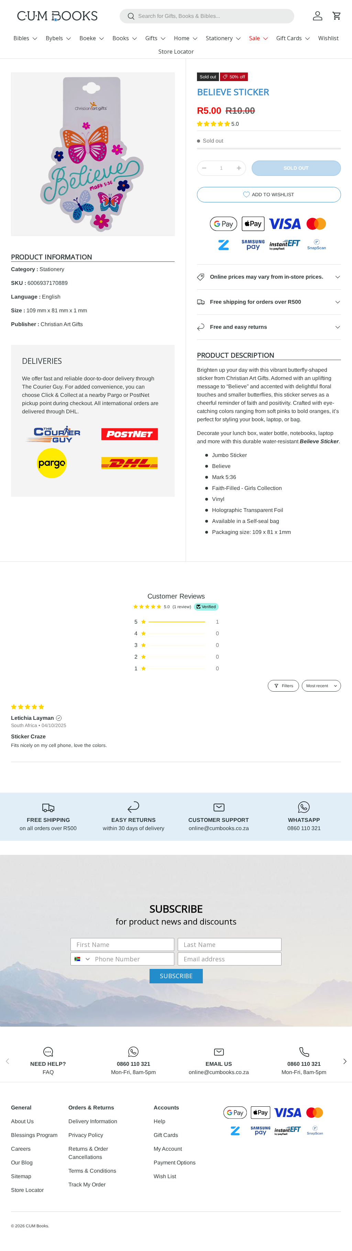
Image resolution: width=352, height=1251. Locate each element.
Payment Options (175, 1162)
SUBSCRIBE (176, 976)
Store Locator (176, 51)
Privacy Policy (85, 1135)
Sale (254, 38)
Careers (21, 1149)
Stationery (219, 38)
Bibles (21, 38)
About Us (22, 1121)
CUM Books (37, 1226)
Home (181, 38)
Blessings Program (34, 1135)
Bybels (54, 38)
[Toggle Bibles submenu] (35, 38)
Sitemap (21, 1176)
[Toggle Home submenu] (195, 38)
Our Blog (22, 1162)
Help (159, 1121)
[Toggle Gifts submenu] (163, 38)
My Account (168, 1149)
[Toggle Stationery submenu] (238, 38)
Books (120, 38)
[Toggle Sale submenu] (265, 38)
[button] (336, 15)
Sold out (296, 168)
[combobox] (207, 16)
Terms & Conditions (92, 1171)
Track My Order (87, 1184)
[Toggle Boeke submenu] (101, 38)
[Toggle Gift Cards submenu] (307, 38)
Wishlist (328, 38)
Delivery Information (92, 1121)
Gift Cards (289, 38)
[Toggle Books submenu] (134, 38)
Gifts (151, 38)
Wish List (165, 1176)
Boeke (87, 38)
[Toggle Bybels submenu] (68, 38)
